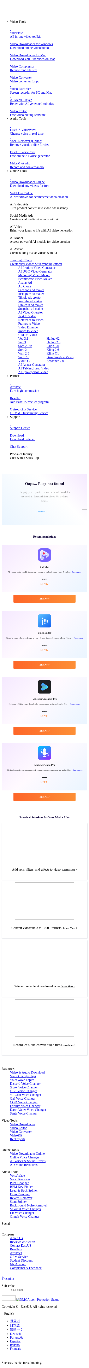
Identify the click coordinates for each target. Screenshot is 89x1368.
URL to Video (27, 335)
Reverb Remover (21, 1198)
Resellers (16, 1249)
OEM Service (19, 1256)
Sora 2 (22, 349)
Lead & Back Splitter (24, 1190)
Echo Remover (20, 1194)
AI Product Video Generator (36, 267)
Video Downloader (22, 1124)
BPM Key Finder (21, 1186)
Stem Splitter (18, 1201)
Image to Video (28, 331)
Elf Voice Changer (22, 1213)
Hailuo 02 (53, 338)
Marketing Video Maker (34, 275)
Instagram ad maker (31, 294)
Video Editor (18, 1128)
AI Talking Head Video (33, 368)
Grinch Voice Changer (24, 1216)
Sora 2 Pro (25, 346)
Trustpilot (8, 1278)
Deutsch (15, 1333)
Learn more (76, 572)
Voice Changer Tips (23, 1076)
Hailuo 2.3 (53, 342)
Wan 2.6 (23, 357)
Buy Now (44, 598)
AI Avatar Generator (31, 364)
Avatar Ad (25, 282)
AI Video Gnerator (30, 312)
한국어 (15, 1321)
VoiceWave (17, 1175)
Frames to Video (29, 323)
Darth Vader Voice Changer (28, 1109)
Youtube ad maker (30, 301)
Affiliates (16, 1253)
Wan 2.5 (23, 353)
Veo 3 (22, 342)
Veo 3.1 (23, 338)
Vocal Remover (20, 1179)
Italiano (15, 1345)
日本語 (15, 1325)
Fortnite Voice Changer (25, 1106)
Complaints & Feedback (26, 1268)
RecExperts (17, 1139)
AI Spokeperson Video (33, 372)
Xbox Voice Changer (24, 1087)
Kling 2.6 (53, 349)
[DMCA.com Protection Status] (37, 1299)
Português (16, 1337)
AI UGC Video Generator (35, 271)
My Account (18, 1264)
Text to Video (27, 316)
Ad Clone (24, 286)
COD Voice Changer (23, 1102)
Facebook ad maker (31, 290)
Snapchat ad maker (30, 308)
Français (15, 1348)
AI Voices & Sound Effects (28, 1161)
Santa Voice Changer (23, 1113)
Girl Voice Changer (22, 1098)
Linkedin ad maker (30, 305)
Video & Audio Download (27, 1072)
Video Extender (28, 327)
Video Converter (21, 1131)
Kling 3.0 (53, 346)
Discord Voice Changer (25, 1083)
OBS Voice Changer (23, 1091)
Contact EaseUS (20, 1245)
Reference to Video (30, 320)
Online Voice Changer (24, 1157)
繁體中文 (16, 1329)
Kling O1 (53, 353)
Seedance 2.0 (55, 361)
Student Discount (21, 1260)
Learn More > (69, 869)
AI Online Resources (23, 1165)
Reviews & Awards (22, 1242)
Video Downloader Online (27, 1153)
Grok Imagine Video (60, 357)
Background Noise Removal (28, 1205)
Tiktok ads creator (30, 297)
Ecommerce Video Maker (35, 279)
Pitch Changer (19, 1183)
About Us (16, 1238)
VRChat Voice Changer (25, 1095)
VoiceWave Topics (22, 1080)
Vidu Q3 (24, 361)
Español (15, 1341)
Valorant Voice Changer (25, 1209)
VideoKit (16, 1135)
